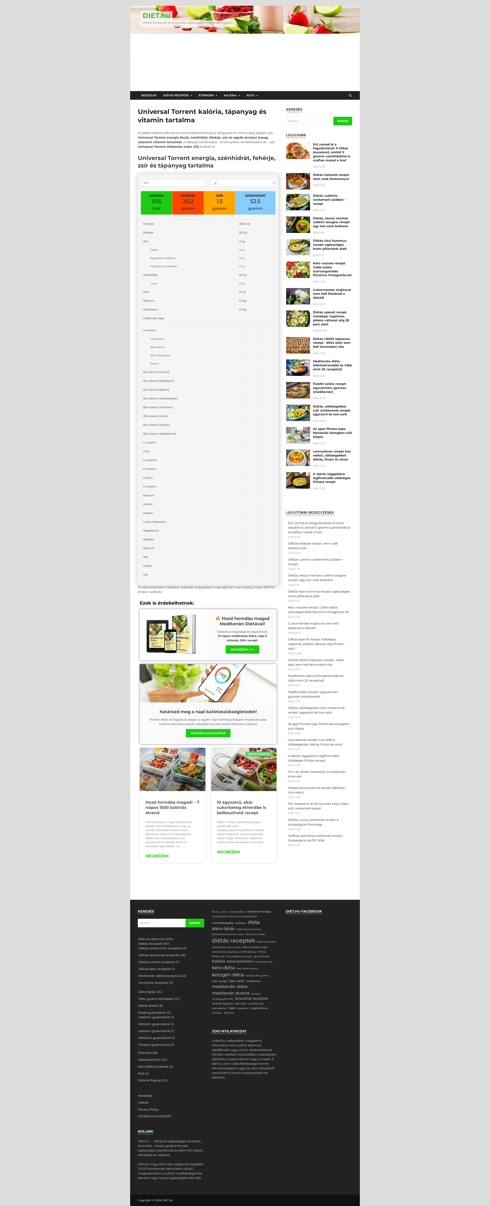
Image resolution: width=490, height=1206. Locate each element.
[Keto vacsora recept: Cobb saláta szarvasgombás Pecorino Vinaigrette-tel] (298, 263)
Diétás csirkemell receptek (158, 955)
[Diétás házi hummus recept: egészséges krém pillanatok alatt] (298, 241)
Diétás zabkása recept (255, 947)
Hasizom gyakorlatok (154, 1017)
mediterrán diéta (229, 986)
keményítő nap (264, 961)
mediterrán (253, 981)
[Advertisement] (245, 62)
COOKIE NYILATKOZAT (155, 1116)
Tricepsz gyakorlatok (154, 1045)
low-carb (236, 981)
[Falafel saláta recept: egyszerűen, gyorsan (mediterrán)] (298, 384)
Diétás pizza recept (255, 934)
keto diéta (223, 967)
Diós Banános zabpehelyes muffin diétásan (234, 952)
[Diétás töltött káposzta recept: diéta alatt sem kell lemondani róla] (298, 339)
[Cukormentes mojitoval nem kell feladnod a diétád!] (298, 290)
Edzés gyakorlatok (152, 1012)
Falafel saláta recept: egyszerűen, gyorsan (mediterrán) (329, 388)
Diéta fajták (146, 992)
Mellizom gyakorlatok (154, 1038)
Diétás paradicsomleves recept (228, 934)
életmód (229, 1012)
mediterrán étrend (230, 992)
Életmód (144, 1053)
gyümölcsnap (262, 956)
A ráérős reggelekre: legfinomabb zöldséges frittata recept (331, 478)
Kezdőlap (149, 95)
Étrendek (206, 95)
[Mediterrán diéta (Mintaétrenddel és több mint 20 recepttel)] (298, 361)
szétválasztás (219, 1008)
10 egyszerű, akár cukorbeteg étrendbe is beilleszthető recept (241, 807)
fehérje (262, 951)
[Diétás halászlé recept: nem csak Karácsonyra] (298, 175)
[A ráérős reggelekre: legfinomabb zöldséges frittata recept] (298, 474)
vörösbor (217, 1012)
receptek (255, 994)
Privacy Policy (148, 1109)
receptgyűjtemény (222, 998)
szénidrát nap (256, 1003)
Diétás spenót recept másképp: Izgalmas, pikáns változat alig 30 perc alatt (331, 318)
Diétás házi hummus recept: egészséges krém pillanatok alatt (330, 245)
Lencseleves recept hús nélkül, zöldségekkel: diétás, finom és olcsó (332, 455)
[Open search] (350, 95)
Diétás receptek (176, 95)
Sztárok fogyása (150, 1080)
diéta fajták (223, 928)
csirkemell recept (259, 911)
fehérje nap (218, 956)
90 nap (216, 911)
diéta (254, 922)
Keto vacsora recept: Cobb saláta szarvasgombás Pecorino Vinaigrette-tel (332, 269)
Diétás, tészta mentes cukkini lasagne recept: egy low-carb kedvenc (331, 222)
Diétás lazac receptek (154, 969)
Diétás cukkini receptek (156, 962)
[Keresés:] (319, 121)
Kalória (230, 95)
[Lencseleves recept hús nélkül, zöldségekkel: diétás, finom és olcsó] (298, 452)
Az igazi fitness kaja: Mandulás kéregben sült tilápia (332, 433)
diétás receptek (233, 940)
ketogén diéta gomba (257, 975)
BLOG (251, 95)
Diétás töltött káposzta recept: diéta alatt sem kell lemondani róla (331, 343)
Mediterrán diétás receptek (159, 976)
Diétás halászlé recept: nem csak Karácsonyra (331, 177)
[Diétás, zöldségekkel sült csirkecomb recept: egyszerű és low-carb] (298, 407)
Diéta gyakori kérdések (155, 999)
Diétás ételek (148, 1006)
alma (224, 911)
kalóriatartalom (149, 1059)
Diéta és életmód (151, 939)
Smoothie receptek (153, 983)
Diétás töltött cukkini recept (226, 947)
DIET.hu (157, 15)
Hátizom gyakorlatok (154, 1024)
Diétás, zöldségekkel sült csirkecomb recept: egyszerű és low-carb (332, 410)
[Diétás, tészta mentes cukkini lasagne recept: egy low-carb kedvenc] (298, 218)
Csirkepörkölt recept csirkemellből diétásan (234, 916)
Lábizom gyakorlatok (154, 1031)
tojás (232, 1008)
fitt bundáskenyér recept (239, 956)
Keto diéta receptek (153, 1066)
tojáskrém (243, 1008)
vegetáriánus (259, 1008)
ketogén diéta (228, 974)
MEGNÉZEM (157, 856)
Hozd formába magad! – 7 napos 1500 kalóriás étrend (172, 807)
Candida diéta (237, 911)
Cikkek (143, 1102)
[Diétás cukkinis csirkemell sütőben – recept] (298, 196)
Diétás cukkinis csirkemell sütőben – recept (329, 200)
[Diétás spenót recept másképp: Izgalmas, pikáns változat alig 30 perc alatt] (298, 312)
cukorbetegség (222, 923)
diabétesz (240, 923)
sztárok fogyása (222, 1003)
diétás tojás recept (266, 942)
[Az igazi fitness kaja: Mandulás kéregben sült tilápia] (298, 429)
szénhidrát (241, 1003)
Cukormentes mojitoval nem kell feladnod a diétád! (332, 294)
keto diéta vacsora (247, 968)
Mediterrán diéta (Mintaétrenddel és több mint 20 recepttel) (332, 365)
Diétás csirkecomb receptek (160, 948)
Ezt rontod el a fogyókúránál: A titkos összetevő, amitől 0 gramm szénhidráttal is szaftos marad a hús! (331, 152)
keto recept (219, 981)
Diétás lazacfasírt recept (248, 929)
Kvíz (141, 1073)
